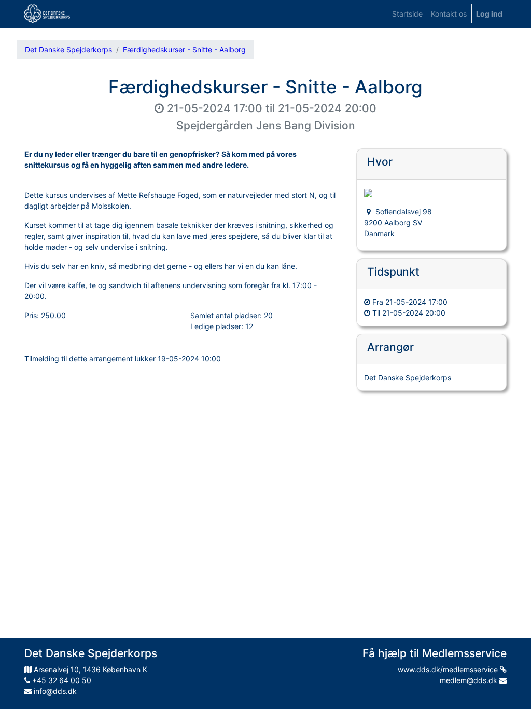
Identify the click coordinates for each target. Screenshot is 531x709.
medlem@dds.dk (469, 680)
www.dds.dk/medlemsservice (449, 669)
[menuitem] (407, 13)
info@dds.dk (54, 691)
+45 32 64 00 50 (60, 680)
